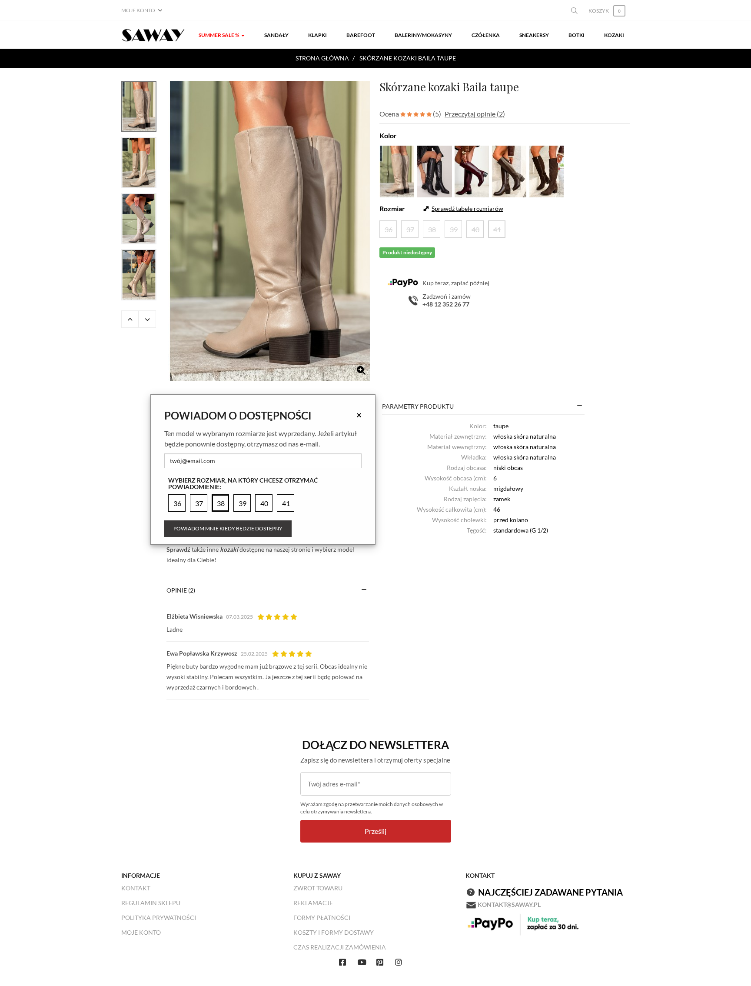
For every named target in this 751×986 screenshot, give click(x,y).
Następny (147, 319)
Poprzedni (130, 319)
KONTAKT (135, 888)
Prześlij (375, 831)
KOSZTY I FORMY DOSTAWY (333, 932)
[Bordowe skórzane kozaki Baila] (471, 170)
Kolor (388, 135)
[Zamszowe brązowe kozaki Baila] (546, 170)
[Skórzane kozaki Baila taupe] (270, 231)
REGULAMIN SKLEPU (150, 902)
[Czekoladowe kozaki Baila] (509, 170)
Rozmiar (392, 208)
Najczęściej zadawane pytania (550, 892)
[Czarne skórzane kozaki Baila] (434, 170)
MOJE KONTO (141, 932)
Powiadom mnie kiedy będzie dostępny (227, 528)
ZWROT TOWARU (317, 888)
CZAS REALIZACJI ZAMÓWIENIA (339, 947)
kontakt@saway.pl (509, 904)
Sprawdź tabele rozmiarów (467, 208)
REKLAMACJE (313, 902)
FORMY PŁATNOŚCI (321, 917)
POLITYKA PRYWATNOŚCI (158, 917)
